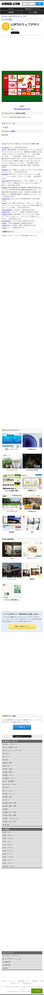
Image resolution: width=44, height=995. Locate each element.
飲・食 (7, 766)
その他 (7, 824)
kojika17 (4, 203)
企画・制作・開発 (10, 815)
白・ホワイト (9, 844)
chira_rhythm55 (7, 210)
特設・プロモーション (12, 818)
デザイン (7, 787)
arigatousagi (6, 199)
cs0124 (4, 212)
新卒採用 (7, 965)
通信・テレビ (9, 775)
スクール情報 (32, 12)
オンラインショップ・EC (13, 750)
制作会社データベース (32, 9)
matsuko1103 (6, 221)
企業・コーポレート (11, 744)
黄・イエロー (9, 838)
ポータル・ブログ (10, 784)
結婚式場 (7, 962)
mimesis (4, 165)
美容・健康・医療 (10, 806)
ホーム (11, 9)
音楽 (6, 809)
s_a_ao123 (5, 147)
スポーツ (7, 753)
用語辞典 (35, 981)
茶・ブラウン (9, 848)
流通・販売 (8, 772)
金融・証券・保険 (10, 803)
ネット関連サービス (11, 747)
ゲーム (7, 800)
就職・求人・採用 (10, 812)
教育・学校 (8, 763)
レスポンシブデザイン (12, 956)
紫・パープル (9, 857)
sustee (4, 149)
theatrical (5, 170)
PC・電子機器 (9, 781)
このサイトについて (8, 981)
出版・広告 (8, 797)
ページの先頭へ (37, 991)
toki (3, 158)
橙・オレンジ (9, 835)
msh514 (4, 225)
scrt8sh (4, 223)
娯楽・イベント (10, 794)
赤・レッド (8, 854)
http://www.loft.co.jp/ (22, 109)
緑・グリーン (9, 851)
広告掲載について (23, 981)
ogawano (4, 187)
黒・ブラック (9, 863)
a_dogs (4, 228)
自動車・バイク (10, 778)
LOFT (6, 127)
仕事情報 (11, 12)
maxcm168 (5, 181)
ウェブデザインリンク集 (13, 959)
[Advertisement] (22, 52)
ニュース (7, 756)
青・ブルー (8, 832)
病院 (6, 968)
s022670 (4, 214)
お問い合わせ (27, 983)
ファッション (9, 790)
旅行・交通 (8, 769)
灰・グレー (8, 841)
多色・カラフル (10, 866)
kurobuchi (5, 174)
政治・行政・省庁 (10, 821)
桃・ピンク (8, 860)
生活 (6, 760)
